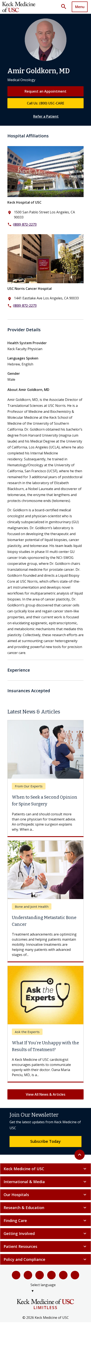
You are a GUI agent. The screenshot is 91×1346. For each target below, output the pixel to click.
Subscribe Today (45, 1141)
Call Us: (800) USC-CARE (45, 103)
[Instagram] (63, 1275)
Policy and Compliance (45, 1259)
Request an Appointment (45, 91)
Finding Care (45, 1220)
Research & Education (45, 1207)
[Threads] (75, 1275)
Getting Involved (45, 1233)
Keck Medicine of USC (45, 1169)
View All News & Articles (45, 1094)
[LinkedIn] (51, 1275)
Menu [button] (79, 6)
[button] (65, 6)
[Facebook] (16, 1275)
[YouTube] (39, 1275)
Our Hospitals (45, 1195)
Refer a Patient (46, 116)
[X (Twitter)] (28, 1275)
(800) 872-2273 (25, 224)
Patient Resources (45, 1246)
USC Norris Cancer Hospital (29, 288)
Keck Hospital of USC (24, 202)
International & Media (45, 1182)
